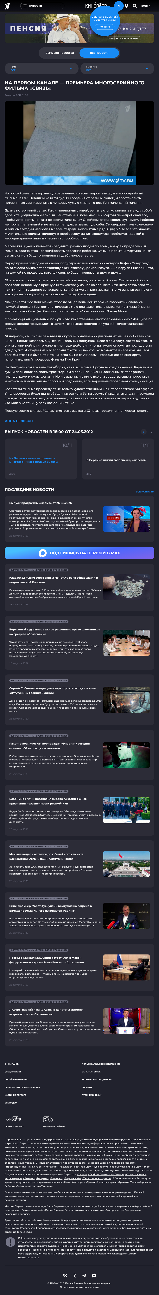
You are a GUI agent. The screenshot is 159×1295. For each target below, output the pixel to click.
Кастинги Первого (15, 1095)
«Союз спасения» (135, 1174)
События (87, 1087)
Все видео (11, 1103)
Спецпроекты (13, 1071)
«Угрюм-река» (13, 1178)
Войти (145, 5)
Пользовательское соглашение (101, 1064)
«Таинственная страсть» (96, 1178)
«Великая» (56, 1178)
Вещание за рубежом (54, 1126)
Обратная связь (91, 1071)
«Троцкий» (42, 1178)
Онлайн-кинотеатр (16, 1079)
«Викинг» (29, 1178)
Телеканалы (24, 1231)
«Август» (82, 1174)
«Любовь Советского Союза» (106, 1174)
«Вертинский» (72, 1178)
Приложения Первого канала (22, 1087)
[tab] (60, 53)
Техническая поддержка (97, 1079)
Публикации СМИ (92, 1095)
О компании (12, 1064)
